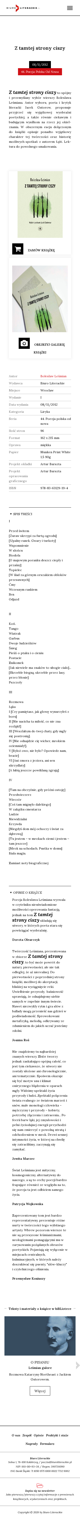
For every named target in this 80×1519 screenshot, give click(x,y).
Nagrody (32, 1444)
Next (78, 1365)
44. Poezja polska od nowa (40, 72)
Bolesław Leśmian (53, 376)
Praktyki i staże (57, 1435)
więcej (40, 1391)
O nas (16, 1435)
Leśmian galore (40, 1368)
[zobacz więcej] (40, 1336)
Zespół (27, 1435)
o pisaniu (40, 1362)
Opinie (39, 1435)
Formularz (47, 1444)
